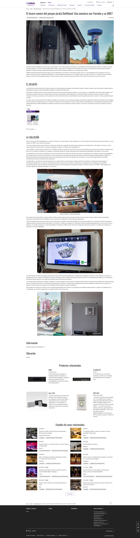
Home (27, 8)
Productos (43, 5)
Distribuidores (90, 2)
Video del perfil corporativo (99, 513)
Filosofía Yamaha (97, 518)
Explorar (99, 5)
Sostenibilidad (97, 525)
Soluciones (51, 5)
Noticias (50, 508)
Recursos (72, 5)
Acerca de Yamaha (98, 508)
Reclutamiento (97, 517)
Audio (49, 2)
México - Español (101, 2)
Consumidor (109, 2)
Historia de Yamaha (98, 522)
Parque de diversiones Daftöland (34, 347)
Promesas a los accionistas (100, 520)
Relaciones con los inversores (100, 523)
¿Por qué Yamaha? (89, 5)
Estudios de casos (62, 5)
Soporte (80, 5)
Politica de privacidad (50, 535)
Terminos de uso (40, 535)
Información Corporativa (99, 511)
